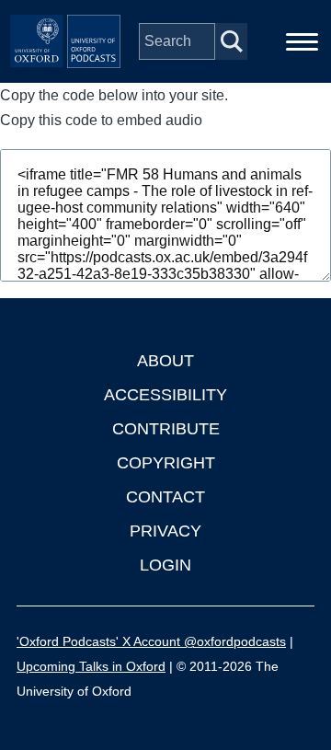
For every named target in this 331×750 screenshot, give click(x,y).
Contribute (166, 429)
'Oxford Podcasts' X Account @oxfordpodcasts (151, 641)
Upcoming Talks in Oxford (91, 666)
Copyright (166, 463)
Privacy (165, 531)
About (165, 361)
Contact (165, 497)
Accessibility (165, 395)
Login (165, 565)
